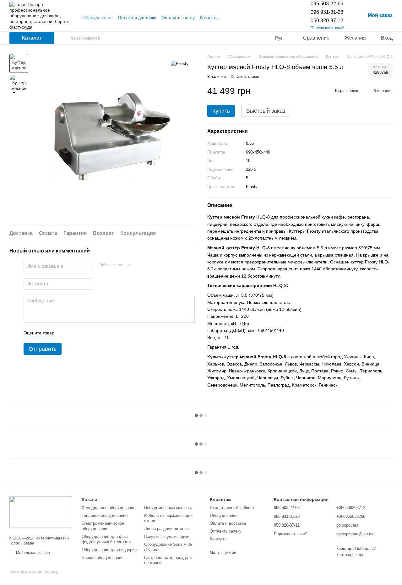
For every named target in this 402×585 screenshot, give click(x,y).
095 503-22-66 (327, 3)
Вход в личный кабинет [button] (232, 507)
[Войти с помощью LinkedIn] (158, 265)
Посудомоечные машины (168, 507)
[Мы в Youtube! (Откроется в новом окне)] (227, 17)
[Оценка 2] (75, 333)
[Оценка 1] (65, 333)
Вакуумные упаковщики (166, 536)
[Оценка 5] (105, 333)
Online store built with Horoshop (33, 572)
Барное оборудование (102, 557)
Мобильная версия (32, 552)
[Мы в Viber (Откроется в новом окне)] (234, 17)
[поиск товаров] (66, 38)
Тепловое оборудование (105, 515)
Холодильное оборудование (108, 507)
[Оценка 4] (95, 333)
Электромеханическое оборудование (103, 526)
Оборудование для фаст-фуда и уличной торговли (106, 539)
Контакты (209, 17)
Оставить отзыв (245, 76)
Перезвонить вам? (327, 28)
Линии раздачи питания (166, 528)
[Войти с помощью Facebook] (138, 265)
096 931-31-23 (327, 12)
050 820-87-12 (327, 20)
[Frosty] (179, 63)
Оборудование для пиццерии (109, 549)
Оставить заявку (178, 17)
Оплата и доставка (137, 17)
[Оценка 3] (85, 333)
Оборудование (97, 17)
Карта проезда (349, 555)
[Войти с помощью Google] (148, 265)
